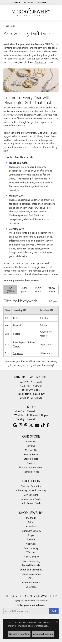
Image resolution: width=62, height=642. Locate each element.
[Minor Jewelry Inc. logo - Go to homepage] (31, 12)
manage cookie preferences (33, 625)
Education (10, 25)
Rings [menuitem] (31, 535)
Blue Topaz (19, 342)
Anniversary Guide (31, 499)
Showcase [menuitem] (31, 586)
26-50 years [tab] (37, 290)
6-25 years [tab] (24, 290)
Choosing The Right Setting (31, 490)
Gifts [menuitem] (31, 578)
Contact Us (31, 450)
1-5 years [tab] (10, 290)
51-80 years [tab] (51, 290)
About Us (31, 441)
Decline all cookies (19, 634)
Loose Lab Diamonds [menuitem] (31, 569)
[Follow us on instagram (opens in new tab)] (20, 425)
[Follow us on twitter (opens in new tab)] (31, 425)
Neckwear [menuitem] (31, 543)
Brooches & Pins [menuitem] (31, 582)
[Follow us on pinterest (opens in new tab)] (25, 425)
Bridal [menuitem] (31, 522)
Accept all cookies (43, 634)
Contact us (40, 62)
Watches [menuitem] (31, 552)
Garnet (17, 325)
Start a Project (31, 471)
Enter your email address (31, 604)
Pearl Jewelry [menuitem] (31, 548)
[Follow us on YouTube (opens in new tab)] (37, 425)
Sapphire (18, 353)
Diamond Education (31, 486)
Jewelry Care (31, 494)
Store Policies (31, 458)
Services (31, 463)
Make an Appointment (31, 467)
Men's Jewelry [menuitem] (31, 556)
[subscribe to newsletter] (54, 611)
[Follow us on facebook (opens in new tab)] (47, 425)
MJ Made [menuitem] (31, 517)
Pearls (16, 333)
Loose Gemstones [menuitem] (31, 573)
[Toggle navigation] (5, 12)
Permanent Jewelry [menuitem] (31, 530)
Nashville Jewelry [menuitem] (31, 561)
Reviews (31, 445)
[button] (16, 2)
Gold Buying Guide (31, 503)
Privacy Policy (31, 454)
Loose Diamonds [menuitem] (31, 565)
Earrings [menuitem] (31, 539)
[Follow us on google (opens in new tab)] (15, 425)
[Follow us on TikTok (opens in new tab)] (43, 425)
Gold (16, 318)
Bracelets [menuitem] (31, 526)
